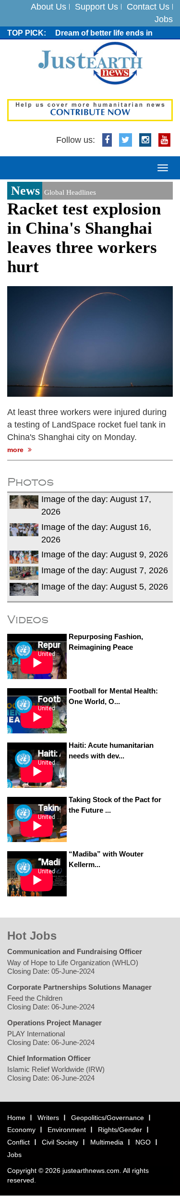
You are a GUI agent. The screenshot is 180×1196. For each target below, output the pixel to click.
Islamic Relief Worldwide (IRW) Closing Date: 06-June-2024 (56, 1073)
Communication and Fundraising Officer (74, 951)
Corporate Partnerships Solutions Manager (79, 987)
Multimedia (106, 1142)
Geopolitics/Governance (107, 1117)
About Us (48, 7)
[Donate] (90, 109)
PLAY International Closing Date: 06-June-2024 (51, 1038)
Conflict (18, 1142)
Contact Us (148, 7)
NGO (143, 1142)
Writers (48, 1117)
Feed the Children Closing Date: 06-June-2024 (51, 1002)
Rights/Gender (120, 1130)
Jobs (164, 19)
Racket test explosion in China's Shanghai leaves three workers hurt (84, 238)
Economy (21, 1130)
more (16, 450)
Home (16, 1117)
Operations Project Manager (54, 1023)
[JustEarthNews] (90, 63)
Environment (67, 1130)
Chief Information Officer (49, 1058)
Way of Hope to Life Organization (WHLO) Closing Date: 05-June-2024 (72, 966)
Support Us (96, 7)
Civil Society (60, 1142)
